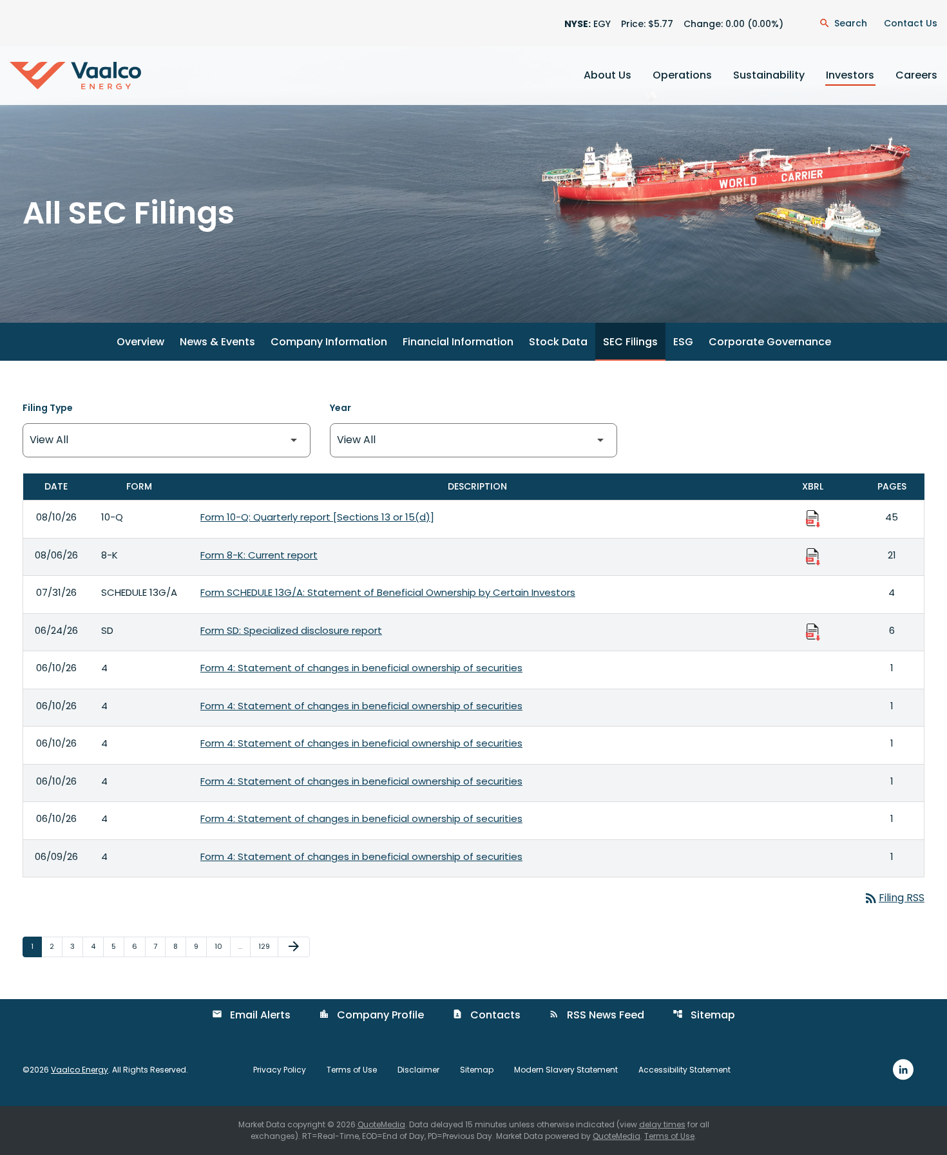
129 (267, 945)
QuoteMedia (381, 1124)
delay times (662, 1124)
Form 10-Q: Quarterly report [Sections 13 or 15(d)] (317, 517)
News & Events (217, 341)
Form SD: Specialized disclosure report (291, 630)
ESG (683, 341)
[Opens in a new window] (903, 1069)
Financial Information (458, 341)
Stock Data (558, 341)
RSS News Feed (596, 1014)
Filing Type (48, 407)
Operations (682, 75)
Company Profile (371, 1014)
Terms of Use (352, 1070)
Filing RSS (893, 897)
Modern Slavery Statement (566, 1070)
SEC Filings (630, 341)
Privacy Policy (279, 1070)
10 (222, 945)
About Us (607, 75)
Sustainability (769, 75)
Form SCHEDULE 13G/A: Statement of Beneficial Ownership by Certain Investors (387, 592)
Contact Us (910, 23)
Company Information (329, 341)
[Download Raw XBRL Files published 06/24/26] (813, 631)
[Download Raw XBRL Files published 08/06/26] (813, 556)
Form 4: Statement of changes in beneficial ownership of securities (361, 667)
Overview (140, 341)
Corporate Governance (770, 341)
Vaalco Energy (79, 1069)
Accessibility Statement (684, 1070)
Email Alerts (251, 1014)
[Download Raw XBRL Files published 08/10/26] (813, 518)
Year (340, 407)
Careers (916, 75)
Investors (850, 75)
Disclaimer (418, 1070)
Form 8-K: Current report (259, 555)
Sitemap (704, 1014)
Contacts (486, 1014)
